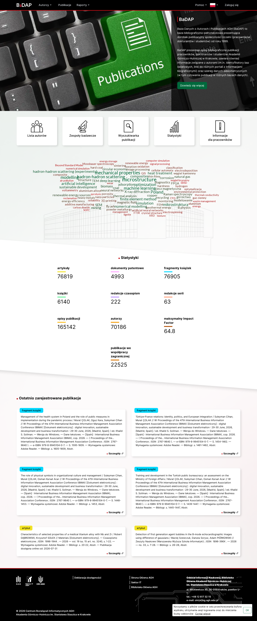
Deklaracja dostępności (87, 577)
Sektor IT (136, 582)
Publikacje (64, 5)
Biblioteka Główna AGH (144, 587)
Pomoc (199, 5)
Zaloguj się (232, 5)
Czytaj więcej (202, 613)
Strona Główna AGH (142, 577)
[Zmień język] (214, 5)
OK (247, 610)
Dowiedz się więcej (192, 85)
